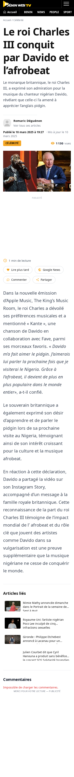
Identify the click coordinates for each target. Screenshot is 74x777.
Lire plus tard (20, 270)
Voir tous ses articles (27, 125)
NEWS (41, 12)
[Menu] (66, 4)
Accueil (7, 20)
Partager (46, 280)
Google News (51, 270)
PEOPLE (54, 12)
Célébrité (18, 20)
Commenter (19, 280)
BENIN (28, 12)
